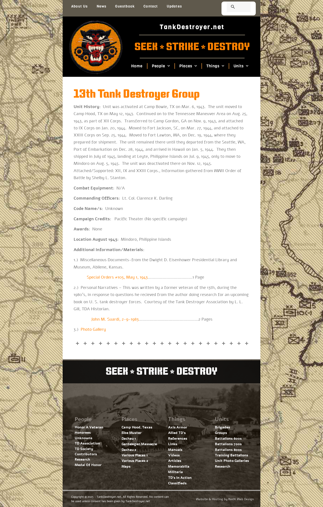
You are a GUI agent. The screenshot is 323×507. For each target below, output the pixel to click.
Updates (174, 6)
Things (212, 66)
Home (137, 66)
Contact (150, 6)
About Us (79, 6)
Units (238, 66)
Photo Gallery (93, 329)
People (158, 66)
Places (185, 66)
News (102, 6)
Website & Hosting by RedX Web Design (225, 499)
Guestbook (125, 6)
